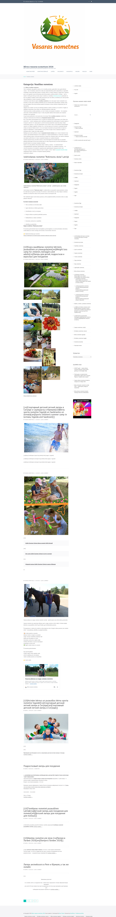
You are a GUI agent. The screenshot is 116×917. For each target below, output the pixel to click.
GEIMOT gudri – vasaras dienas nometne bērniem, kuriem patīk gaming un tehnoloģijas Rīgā (81, 369)
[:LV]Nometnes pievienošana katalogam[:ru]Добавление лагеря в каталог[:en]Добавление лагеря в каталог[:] (82, 317)
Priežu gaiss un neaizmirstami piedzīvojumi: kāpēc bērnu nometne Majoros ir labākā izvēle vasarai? (82, 376)
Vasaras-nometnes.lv (29, 159)
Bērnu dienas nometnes (79, 271)
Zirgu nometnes (77, 260)
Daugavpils (69, 71)
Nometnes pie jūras (78, 242)
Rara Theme (61, 913)
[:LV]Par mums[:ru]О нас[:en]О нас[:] (82, 140)
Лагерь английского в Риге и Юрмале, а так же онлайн (46, 865)
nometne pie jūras (57, 96)
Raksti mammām (78, 162)
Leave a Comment (44, 159)
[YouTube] (91, 1)
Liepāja (53, 71)
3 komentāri (37, 768)
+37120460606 (40, 1)
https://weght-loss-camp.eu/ (30, 396)
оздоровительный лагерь (61, 149)
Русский (76, 89)
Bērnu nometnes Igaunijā (79, 334)
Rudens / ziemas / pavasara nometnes (82, 303)
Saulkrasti (61, 71)
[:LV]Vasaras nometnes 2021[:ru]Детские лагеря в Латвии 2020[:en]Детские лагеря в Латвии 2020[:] (83, 280)
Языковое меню (78, 345)
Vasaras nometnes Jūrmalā (81, 136)
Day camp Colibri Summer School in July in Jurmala (38, 553)
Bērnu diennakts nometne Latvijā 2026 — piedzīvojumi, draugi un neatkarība (81, 386)
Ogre (91, 71)
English (75, 93)
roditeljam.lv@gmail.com (30, 1)
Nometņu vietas (77, 159)
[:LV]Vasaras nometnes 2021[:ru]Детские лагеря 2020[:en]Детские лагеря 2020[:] (81, 276)
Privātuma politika (80, 913)
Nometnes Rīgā (30, 71)
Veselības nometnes (78, 246)
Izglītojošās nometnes (79, 267)
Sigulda (84, 71)
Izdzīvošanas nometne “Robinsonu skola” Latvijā (46, 157)
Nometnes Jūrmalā (42, 71)
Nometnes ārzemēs (78, 342)
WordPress (72, 913)
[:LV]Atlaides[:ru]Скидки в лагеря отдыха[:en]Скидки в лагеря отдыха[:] (81, 237)
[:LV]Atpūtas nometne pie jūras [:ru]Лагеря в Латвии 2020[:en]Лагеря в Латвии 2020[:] (44, 839)
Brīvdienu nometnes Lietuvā (80, 331)
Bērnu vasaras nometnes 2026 (38, 67)
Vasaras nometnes (78, 253)
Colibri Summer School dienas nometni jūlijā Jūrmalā (39, 543)
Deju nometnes (77, 264)
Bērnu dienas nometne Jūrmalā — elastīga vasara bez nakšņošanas (81, 391)
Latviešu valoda (77, 85)
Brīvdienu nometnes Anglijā (80, 338)
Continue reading (28, 754)
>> (36, 900)
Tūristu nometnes (78, 256)
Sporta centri (77, 155)
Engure (77, 71)
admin (26, 710)
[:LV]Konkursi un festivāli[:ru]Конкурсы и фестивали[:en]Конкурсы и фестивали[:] (80, 149)
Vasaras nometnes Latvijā (79, 327)
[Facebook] (89, 1)
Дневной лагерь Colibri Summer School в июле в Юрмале (40, 564)
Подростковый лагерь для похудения (42, 766)
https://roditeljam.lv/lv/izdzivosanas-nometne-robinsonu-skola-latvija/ (40, 235)
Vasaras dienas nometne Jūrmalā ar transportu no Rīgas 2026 (82, 381)
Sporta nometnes (78, 249)
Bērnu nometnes (79, 128)
